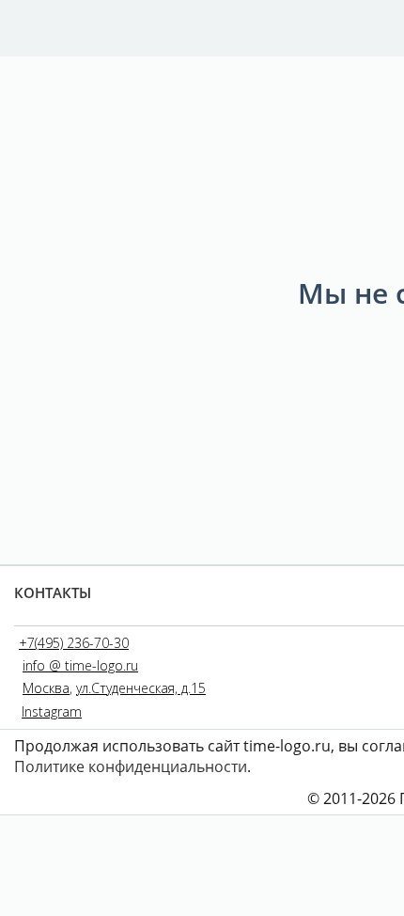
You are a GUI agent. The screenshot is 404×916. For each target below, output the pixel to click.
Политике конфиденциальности (130, 766)
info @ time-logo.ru (80, 665)
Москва (46, 688)
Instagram (52, 711)
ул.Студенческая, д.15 (141, 688)
